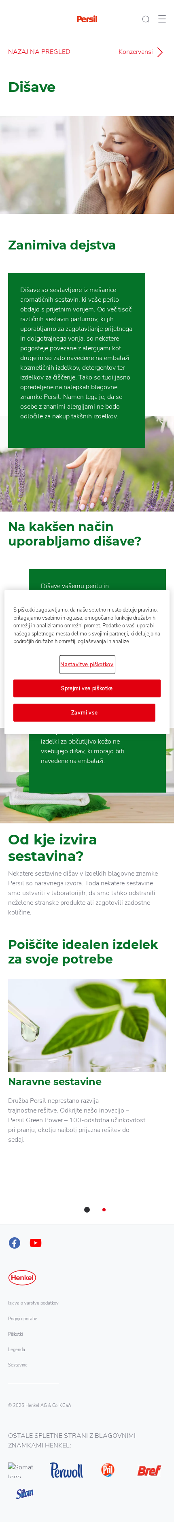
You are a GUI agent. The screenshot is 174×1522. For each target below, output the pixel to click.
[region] (87, 662)
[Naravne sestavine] (87, 1075)
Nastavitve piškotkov (86, 664)
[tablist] (87, 1210)
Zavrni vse (84, 712)
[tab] (87, 1210)
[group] (87, 1101)
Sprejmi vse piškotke (87, 688)
